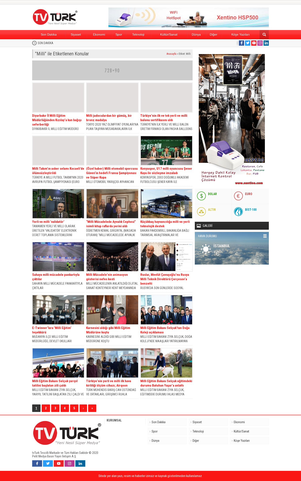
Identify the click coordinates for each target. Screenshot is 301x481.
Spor (118, 34)
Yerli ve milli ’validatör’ (48, 222)
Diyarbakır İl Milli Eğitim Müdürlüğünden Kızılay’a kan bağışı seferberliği (57, 120)
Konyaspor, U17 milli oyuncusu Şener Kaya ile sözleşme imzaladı (166, 171)
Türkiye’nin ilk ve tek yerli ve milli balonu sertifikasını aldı (163, 118)
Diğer (213, 34)
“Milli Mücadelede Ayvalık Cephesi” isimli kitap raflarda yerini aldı (111, 224)
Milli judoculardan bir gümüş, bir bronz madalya (109, 118)
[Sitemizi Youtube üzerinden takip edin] (253, 43)
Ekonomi (99, 34)
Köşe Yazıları (240, 34)
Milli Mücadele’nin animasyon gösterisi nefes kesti (107, 277)
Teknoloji (138, 34)
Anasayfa (171, 53)
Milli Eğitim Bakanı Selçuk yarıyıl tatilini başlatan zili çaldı (55, 383)
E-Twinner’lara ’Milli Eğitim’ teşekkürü (51, 330)
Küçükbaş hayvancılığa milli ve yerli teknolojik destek (165, 224)
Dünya (196, 34)
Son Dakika (49, 34)
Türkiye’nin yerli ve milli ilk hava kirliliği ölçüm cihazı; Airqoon (108, 383)
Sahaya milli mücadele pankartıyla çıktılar (56, 277)
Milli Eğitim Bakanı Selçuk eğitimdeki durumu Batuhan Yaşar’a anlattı (166, 383)
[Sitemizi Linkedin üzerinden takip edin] (266, 43)
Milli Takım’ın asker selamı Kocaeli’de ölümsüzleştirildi (58, 171)
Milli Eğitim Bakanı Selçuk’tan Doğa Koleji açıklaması (165, 330)
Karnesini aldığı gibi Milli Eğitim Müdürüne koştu (108, 330)
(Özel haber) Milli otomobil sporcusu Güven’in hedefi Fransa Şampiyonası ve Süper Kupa (112, 173)
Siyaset (76, 34)
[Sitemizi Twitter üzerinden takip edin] (247, 43)
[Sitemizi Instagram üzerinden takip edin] (260, 43)
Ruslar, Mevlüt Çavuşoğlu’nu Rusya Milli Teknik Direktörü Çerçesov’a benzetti (164, 279)
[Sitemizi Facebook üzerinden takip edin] (241, 43)
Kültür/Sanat (168, 34)
